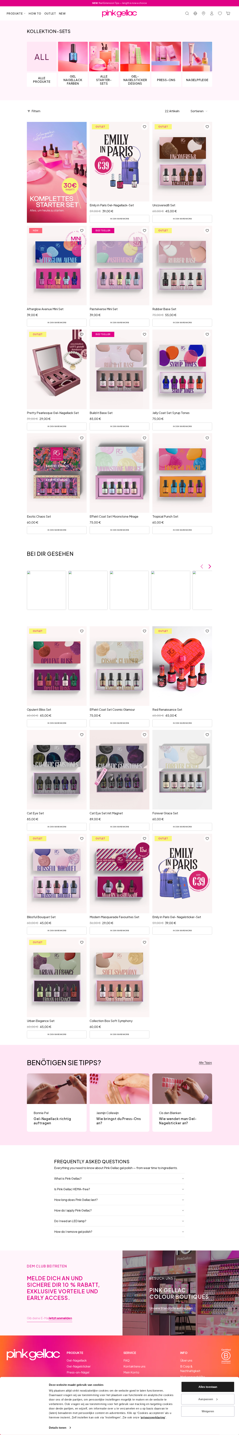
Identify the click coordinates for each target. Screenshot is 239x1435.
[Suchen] (187, 13)
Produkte (15, 13)
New (62, 13)
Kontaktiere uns (134, 1366)
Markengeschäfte (192, 1377)
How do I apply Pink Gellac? (73, 1210)
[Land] (195, 13)
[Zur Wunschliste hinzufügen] (144, 126)
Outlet (50, 13)
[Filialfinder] (203, 13)
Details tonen (57, 1427)
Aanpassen (205, 1399)
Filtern (36, 111)
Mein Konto (131, 1372)
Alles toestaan (207, 1386)
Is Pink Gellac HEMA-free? (72, 1189)
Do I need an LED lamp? (70, 1221)
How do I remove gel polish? (73, 1232)
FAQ (126, 1360)
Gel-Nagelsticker (79, 1366)
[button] (199, 111)
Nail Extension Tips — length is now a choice (119, 3)
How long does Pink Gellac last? (76, 1200)
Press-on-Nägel (78, 1372)
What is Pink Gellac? (68, 1178)
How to (35, 13)
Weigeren (208, 1411)
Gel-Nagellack (77, 1360)
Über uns (186, 1360)
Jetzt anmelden (60, 1318)
